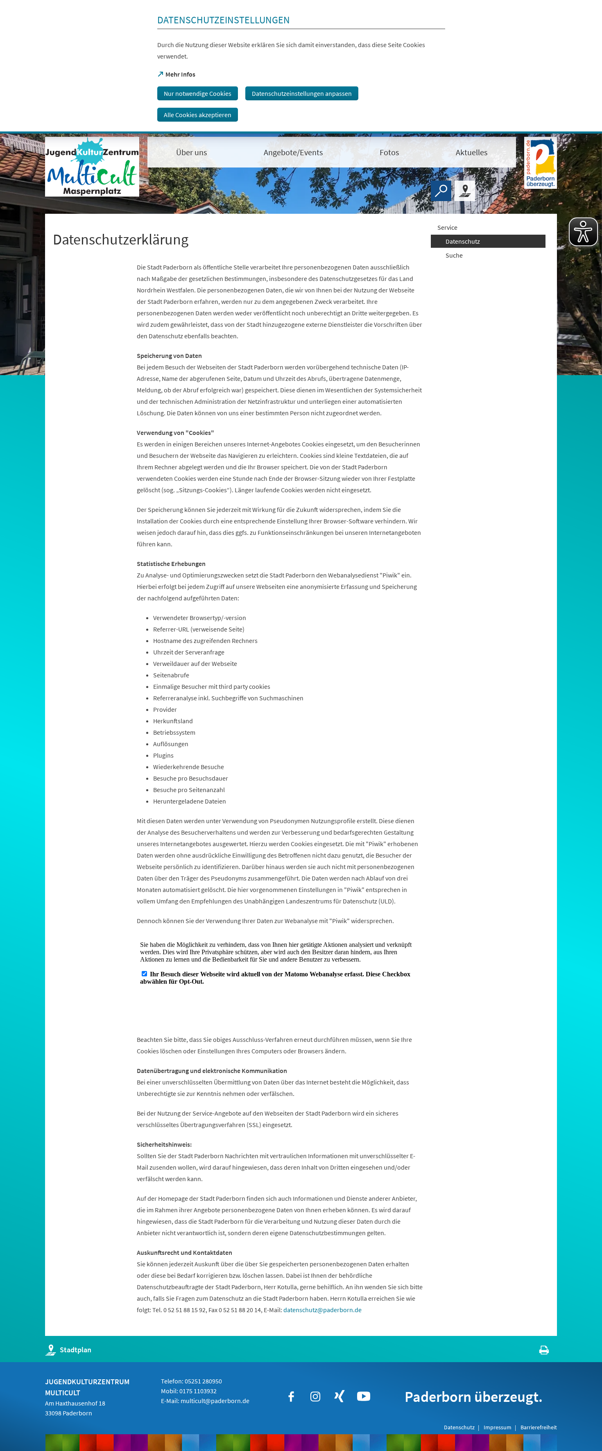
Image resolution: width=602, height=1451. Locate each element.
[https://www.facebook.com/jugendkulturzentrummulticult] (291, 1396)
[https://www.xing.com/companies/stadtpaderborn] (339, 1396)
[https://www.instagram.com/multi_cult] (315, 1396)
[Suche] (441, 191)
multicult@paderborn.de (215, 1401)
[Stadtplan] (465, 191)
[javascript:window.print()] (537, 1351)
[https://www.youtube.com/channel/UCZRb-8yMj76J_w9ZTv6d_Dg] (363, 1396)
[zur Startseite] (92, 167)
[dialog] (301, 67)
